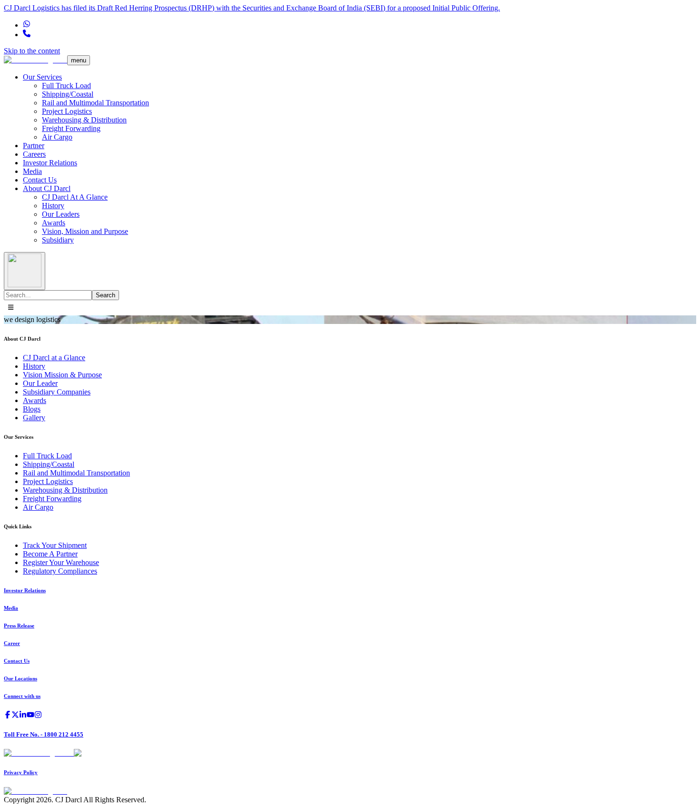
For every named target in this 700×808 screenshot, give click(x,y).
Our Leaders (61, 214)
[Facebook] (7, 716)
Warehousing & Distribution (84, 120)
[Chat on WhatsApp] (26, 25)
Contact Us (40, 180)
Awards (53, 223)
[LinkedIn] (23, 716)
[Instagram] (38, 716)
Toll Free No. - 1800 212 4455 (43, 734)
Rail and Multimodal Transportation (95, 103)
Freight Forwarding (71, 128)
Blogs (31, 409)
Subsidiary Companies (56, 392)
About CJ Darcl (46, 188)
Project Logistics (67, 111)
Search (105, 295)
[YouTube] (30, 716)
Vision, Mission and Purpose (85, 231)
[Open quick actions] (11, 307)
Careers (34, 154)
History (53, 206)
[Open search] (24, 271)
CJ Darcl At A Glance (75, 197)
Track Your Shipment (55, 545)
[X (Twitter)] (15, 716)
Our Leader (40, 383)
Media (32, 171)
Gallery (34, 418)
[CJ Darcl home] (35, 60)
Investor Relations (50, 163)
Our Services (42, 77)
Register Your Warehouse (61, 562)
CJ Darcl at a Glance (54, 358)
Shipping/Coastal (67, 94)
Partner (33, 145)
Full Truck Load (66, 85)
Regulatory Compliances (60, 571)
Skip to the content (32, 51)
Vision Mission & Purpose (62, 375)
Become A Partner (50, 554)
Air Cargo (57, 137)
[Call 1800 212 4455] (26, 34)
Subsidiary (58, 240)
